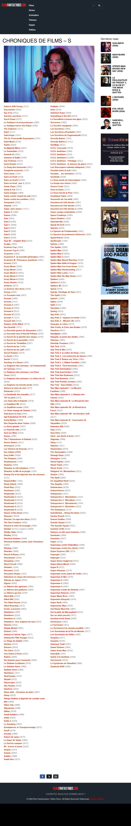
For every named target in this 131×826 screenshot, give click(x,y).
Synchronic (56, 660)
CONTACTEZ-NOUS (54, 794)
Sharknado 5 (10, 506)
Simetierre (9, 615)
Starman (54, 340)
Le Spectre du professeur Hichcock (67, 234)
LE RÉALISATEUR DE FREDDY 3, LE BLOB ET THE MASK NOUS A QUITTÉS (119, 85)
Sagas (32, 25)
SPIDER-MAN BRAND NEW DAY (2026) (118, 68)
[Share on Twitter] (49, 776)
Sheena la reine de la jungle (17, 526)
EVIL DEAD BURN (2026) (118, 110)
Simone (7, 625)
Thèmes (33, 20)
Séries (32, 10)
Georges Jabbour (97, 799)
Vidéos (32, 30)
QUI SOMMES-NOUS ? (75, 794)
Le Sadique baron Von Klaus (18, 126)
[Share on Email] (55, 776)
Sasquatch (9, 202)
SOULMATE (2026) (118, 44)
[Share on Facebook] (42, 776)
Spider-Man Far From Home (63, 266)
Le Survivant (56, 625)
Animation (34, 15)
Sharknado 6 (10, 510)
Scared (7, 263)
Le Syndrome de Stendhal (63, 663)
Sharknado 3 (10, 500)
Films (31, 5)
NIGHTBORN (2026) (118, 56)
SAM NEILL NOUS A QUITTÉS (117, 122)
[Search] (99, 5)
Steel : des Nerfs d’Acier (62, 436)
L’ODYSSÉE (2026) (118, 98)
